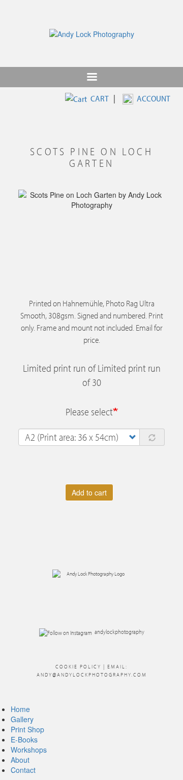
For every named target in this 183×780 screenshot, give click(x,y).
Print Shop (27, 729)
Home (20, 709)
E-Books (24, 739)
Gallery (22, 719)
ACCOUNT (153, 98)
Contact (23, 770)
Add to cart (89, 492)
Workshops (29, 749)
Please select (89, 411)
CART (99, 98)
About (20, 760)
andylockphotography (119, 631)
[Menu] (91, 78)
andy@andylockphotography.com (92, 674)
